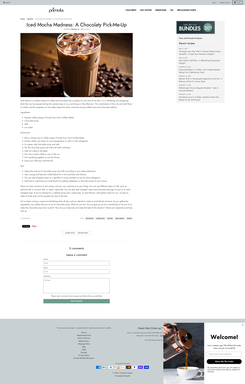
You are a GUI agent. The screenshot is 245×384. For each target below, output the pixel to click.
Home (22, 19)
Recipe (129, 218)
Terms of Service (84, 338)
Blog (84, 346)
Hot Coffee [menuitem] (146, 10)
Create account (225, 2)
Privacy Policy (84, 355)
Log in (214, 2)
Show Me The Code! (224, 361)
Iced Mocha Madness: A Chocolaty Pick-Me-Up (77, 24)
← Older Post (69, 233)
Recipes (30, 19)
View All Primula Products (190, 38)
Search (84, 332)
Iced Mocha (119, 218)
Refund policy (84, 341)
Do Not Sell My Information (84, 358)
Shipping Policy (84, 344)
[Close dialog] (242, 325)
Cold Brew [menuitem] (131, 10)
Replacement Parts (84, 335)
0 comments (25, 218)
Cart (239, 2)
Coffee (110, 218)
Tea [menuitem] (171, 10)
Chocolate (100, 218)
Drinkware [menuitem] (160, 10)
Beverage (89, 218)
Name (45, 259)
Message (46, 276)
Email (45, 268)
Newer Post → (84, 233)
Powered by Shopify (122, 376)
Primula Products (126, 373)
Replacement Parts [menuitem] (186, 10)
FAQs (84, 349)
